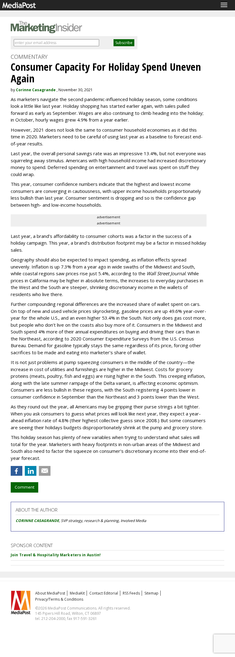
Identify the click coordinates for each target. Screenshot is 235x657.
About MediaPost (50, 593)
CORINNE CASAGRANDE (37, 520)
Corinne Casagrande (36, 89)
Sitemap (151, 593)
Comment (24, 487)
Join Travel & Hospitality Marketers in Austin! (56, 555)
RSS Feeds (131, 593)
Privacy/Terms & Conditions (59, 599)
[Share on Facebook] (16, 471)
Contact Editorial (103, 593)
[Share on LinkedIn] (30, 471)
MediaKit (77, 593)
